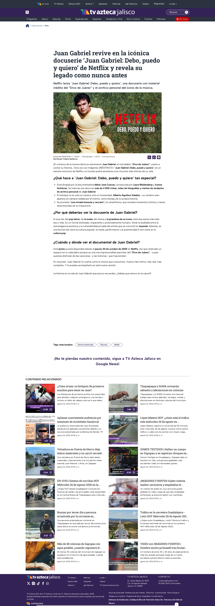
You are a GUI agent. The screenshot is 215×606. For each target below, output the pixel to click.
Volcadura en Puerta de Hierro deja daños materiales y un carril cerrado (79, 451)
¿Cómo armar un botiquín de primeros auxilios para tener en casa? (80, 388)
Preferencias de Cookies (135, 593)
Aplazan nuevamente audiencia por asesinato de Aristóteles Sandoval (79, 419)
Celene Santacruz (70, 159)
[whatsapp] (47, 584)
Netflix (117, 345)
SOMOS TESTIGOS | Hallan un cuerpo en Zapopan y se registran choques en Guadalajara (163, 451)
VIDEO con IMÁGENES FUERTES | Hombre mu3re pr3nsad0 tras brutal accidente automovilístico (162, 546)
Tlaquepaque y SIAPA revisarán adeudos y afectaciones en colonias (161, 388)
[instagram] (33, 584)
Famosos (104, 345)
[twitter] (28, 584)
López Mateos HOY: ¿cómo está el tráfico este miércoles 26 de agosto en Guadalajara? (164, 420)
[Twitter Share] (149, 157)
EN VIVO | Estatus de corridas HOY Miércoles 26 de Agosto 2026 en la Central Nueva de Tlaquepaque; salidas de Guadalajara (81, 483)
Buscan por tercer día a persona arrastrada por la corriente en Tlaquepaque (76, 514)
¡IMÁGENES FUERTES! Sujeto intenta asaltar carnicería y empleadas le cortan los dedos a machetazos (162, 483)
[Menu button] (37, 12)
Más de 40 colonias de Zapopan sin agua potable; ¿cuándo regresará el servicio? (78, 546)
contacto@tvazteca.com (168, 581)
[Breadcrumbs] (29, 25)
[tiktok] (38, 584)
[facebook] (43, 584)
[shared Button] (154, 157)
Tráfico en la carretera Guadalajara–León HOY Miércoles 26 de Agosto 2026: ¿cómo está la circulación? (164, 514)
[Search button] (186, 12)
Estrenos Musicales (86, 345)
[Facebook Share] (158, 157)
